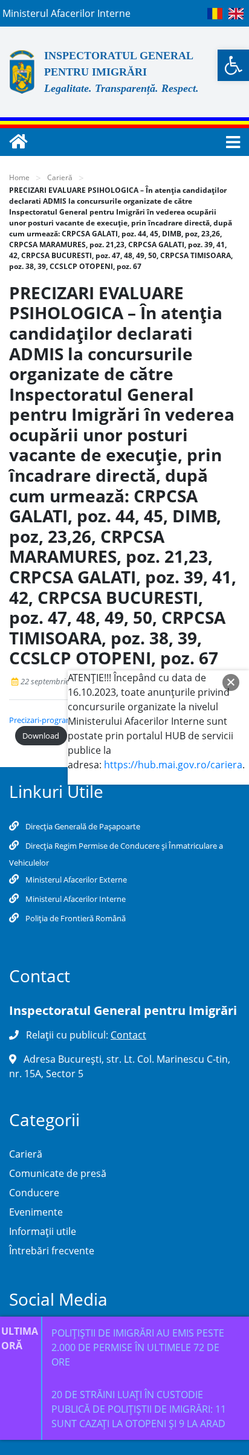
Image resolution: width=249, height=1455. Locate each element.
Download (40, 735)
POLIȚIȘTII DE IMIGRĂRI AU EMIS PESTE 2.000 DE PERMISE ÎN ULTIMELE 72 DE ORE (137, 1347)
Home (19, 177)
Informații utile (42, 1231)
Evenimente (36, 1212)
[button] (233, 65)
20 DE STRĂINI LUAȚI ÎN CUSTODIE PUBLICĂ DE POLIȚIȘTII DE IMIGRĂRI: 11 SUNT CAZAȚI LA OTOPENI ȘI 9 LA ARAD (138, 1409)
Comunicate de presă (57, 1173)
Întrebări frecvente (51, 1250)
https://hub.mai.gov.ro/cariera (173, 764)
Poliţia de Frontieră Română (75, 918)
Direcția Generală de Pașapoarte (82, 826)
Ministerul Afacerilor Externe (75, 879)
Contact (128, 1035)
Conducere (34, 1192)
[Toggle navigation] (229, 142)
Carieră (60, 177)
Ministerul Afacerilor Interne (75, 898)
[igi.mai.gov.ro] (18, 142)
